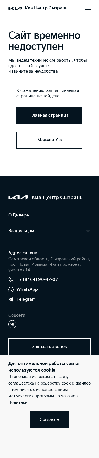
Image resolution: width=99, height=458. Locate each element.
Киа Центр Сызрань (46, 8)
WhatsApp (27, 289)
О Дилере (18, 215)
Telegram (26, 299)
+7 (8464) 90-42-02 (37, 279)
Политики (18, 402)
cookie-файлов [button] (76, 383)
